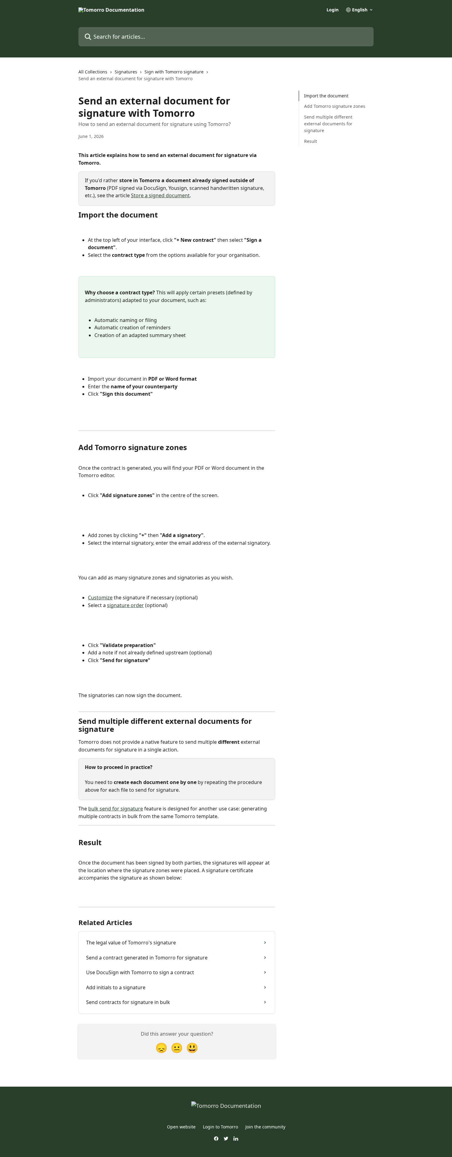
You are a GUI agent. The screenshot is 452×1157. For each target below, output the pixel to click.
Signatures (126, 72)
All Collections (92, 72)
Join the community (265, 1127)
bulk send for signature (115, 808)
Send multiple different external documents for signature (328, 124)
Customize (100, 597)
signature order (125, 605)
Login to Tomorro (220, 1127)
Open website (181, 1127)
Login (333, 10)
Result (310, 141)
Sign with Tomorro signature (174, 72)
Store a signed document (160, 195)
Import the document (326, 96)
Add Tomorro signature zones (334, 106)
